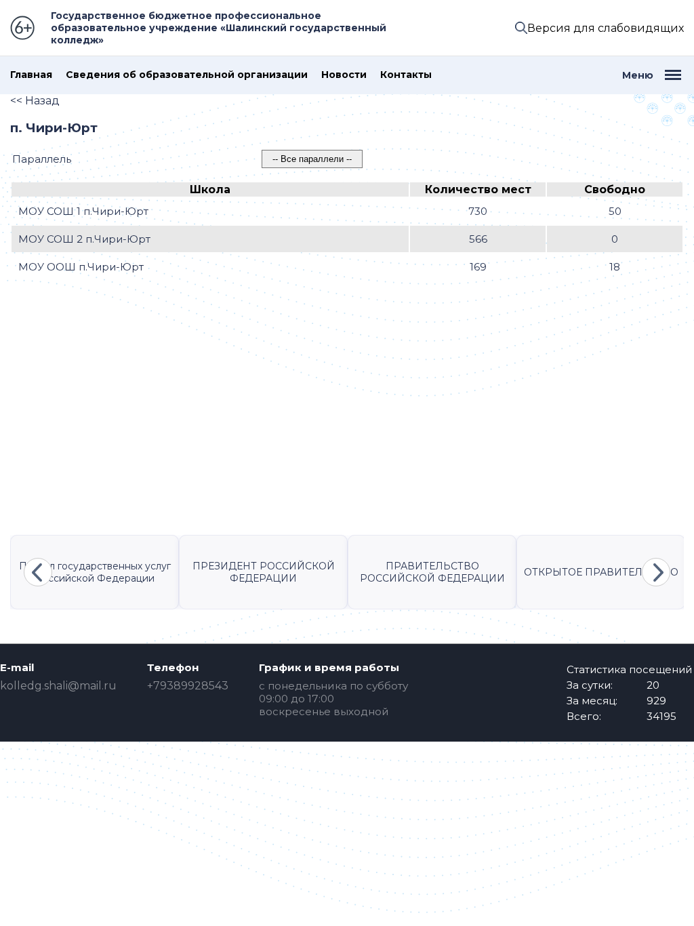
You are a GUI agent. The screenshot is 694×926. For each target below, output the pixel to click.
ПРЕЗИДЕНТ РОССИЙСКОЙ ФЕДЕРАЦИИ (263, 572)
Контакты (406, 75)
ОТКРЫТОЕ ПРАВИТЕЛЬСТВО (601, 572)
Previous (38, 572)
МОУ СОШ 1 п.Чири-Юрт (83, 211)
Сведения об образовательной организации (187, 75)
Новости (344, 75)
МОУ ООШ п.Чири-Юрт (81, 266)
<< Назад (35, 100)
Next (656, 572)
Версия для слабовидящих (605, 28)
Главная (31, 75)
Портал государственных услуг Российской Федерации (95, 572)
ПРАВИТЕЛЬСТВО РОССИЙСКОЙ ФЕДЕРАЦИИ (432, 572)
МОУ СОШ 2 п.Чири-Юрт (84, 239)
